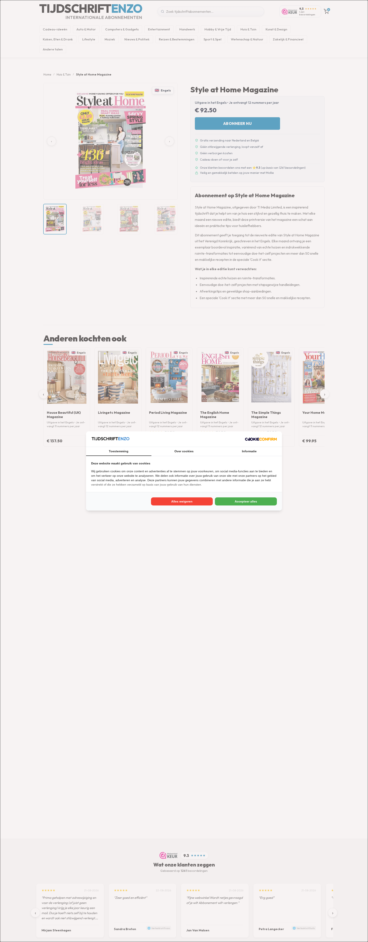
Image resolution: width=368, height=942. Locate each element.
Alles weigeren (182, 501)
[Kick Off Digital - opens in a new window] (261, 439)
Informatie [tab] (249, 451)
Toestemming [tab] (118, 451)
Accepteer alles (246, 501)
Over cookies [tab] (184, 451)
